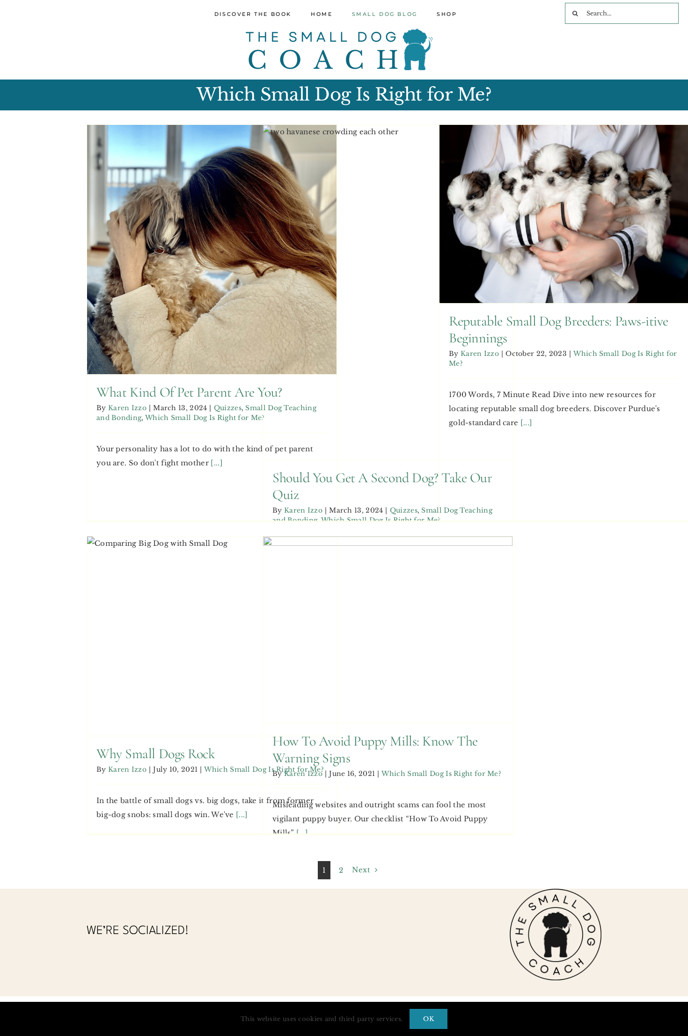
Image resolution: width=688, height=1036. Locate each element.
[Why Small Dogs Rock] (212, 636)
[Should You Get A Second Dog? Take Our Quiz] (387, 292)
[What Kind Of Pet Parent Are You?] (212, 249)
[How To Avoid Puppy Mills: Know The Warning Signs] (387, 630)
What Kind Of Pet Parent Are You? (211, 226)
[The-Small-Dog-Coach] (339, 32)
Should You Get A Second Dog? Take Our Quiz (387, 269)
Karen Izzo (127, 408)
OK (428, 1019)
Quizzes (118, 261)
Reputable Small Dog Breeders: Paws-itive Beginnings (564, 190)
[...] (217, 462)
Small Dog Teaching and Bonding (195, 261)
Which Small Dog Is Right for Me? (205, 417)
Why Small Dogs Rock (211, 619)
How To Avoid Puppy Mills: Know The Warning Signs (387, 606)
